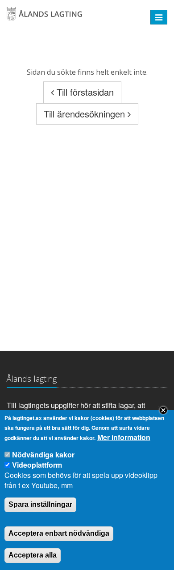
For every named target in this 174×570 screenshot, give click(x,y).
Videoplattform (37, 465)
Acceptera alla (32, 555)
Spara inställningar (40, 504)
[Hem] (72, 17)
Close (163, 410)
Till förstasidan (84, 91)
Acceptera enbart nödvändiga (58, 533)
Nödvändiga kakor (43, 454)
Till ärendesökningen (86, 113)
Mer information (123, 437)
